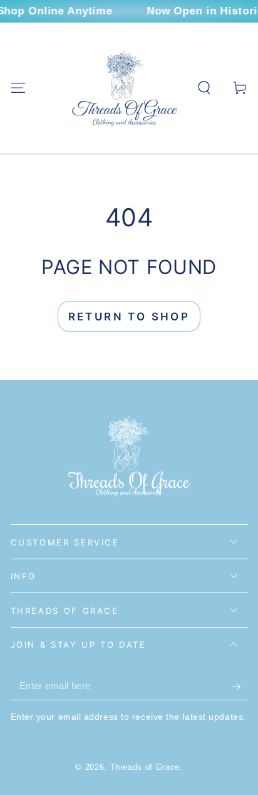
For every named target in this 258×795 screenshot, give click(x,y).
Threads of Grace (145, 767)
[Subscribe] (239, 686)
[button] (204, 88)
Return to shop (129, 316)
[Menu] (18, 88)
